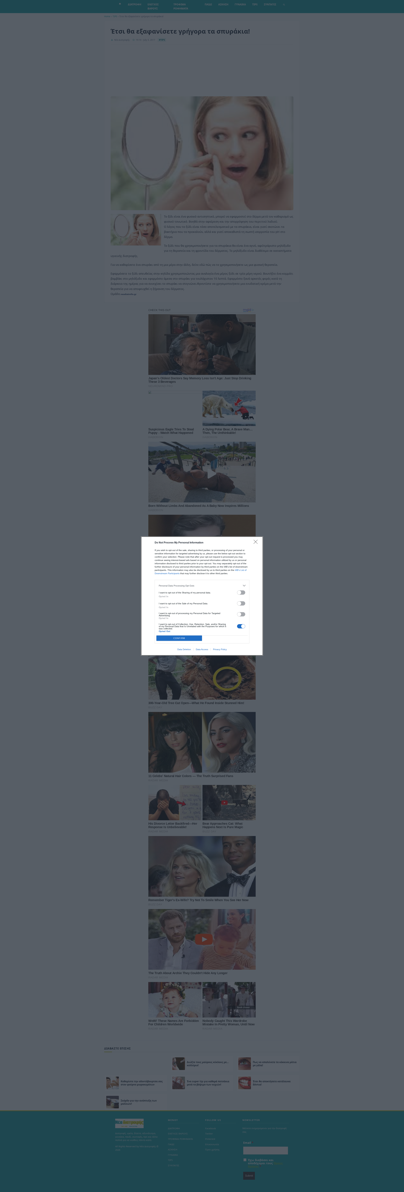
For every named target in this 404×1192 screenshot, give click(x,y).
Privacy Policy (220, 649)
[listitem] (202, 585)
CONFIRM (179, 638)
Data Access (202, 649)
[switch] (241, 592)
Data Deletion (184, 649)
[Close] (257, 543)
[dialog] (202, 596)
